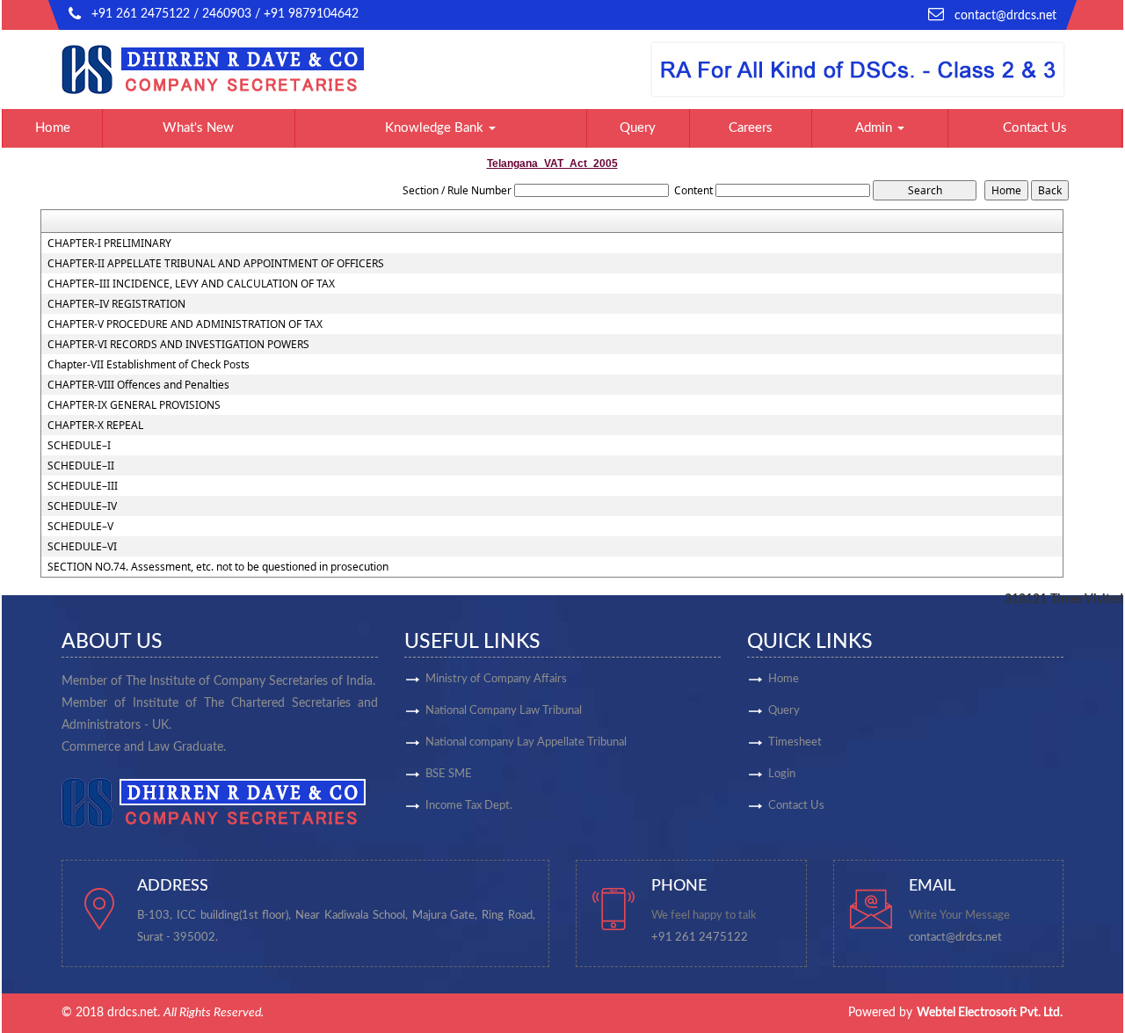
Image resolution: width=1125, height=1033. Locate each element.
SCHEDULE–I (79, 446)
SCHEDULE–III (82, 486)
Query (638, 128)
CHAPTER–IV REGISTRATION (116, 304)
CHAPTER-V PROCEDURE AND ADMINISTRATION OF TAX (185, 324)
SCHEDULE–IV (82, 506)
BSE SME (448, 774)
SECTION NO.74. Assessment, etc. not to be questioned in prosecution (217, 567)
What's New (198, 128)
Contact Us (1035, 128)
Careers (751, 128)
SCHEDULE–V (80, 527)
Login (781, 774)
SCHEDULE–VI (82, 547)
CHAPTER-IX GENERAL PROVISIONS (134, 405)
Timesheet (795, 742)
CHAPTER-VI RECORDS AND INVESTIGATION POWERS (178, 345)
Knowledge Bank (436, 128)
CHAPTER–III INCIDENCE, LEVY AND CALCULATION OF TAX (191, 284)
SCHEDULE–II (80, 466)
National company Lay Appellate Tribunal (526, 742)
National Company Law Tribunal (503, 711)
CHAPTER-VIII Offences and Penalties (138, 385)
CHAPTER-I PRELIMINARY (109, 243)
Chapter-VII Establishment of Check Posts (148, 365)
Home (52, 128)
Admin (875, 128)
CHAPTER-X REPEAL (95, 425)
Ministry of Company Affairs (496, 679)
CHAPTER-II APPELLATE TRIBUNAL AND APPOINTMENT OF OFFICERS (215, 264)
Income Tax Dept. (468, 805)
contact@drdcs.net (1005, 16)
